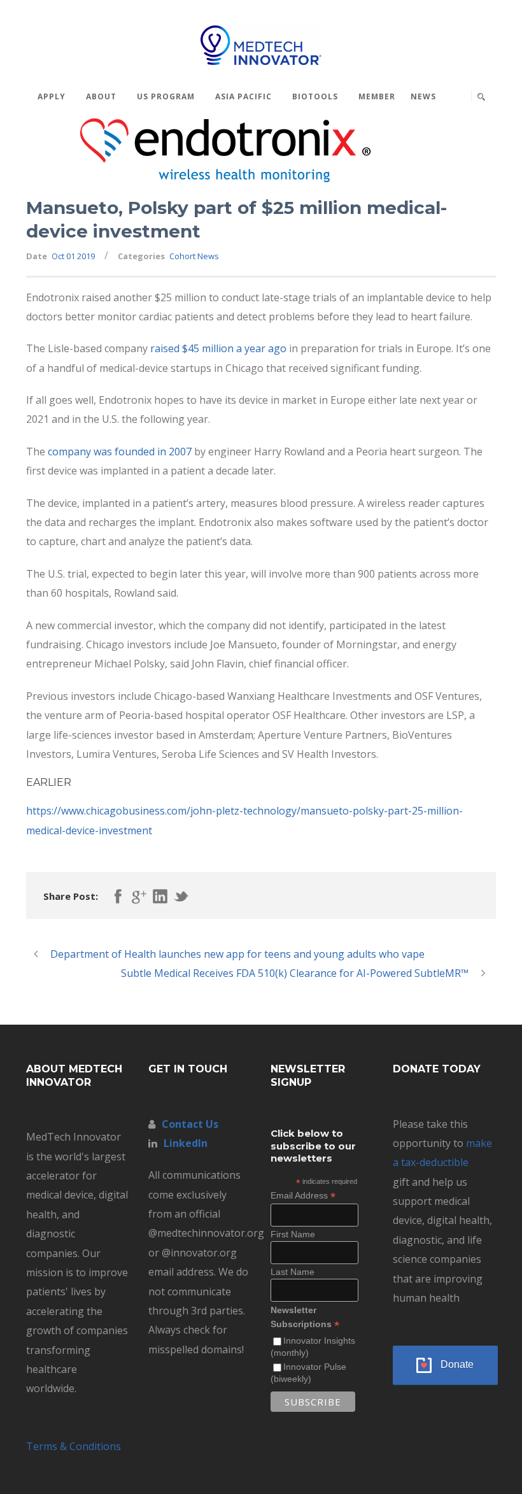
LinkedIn (186, 1143)
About (101, 96)
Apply (52, 96)
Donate (457, 1364)
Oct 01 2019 (73, 256)
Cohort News (194, 256)
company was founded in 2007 (120, 452)
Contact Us (190, 1124)
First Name (293, 1234)
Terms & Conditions (73, 1446)
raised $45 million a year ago (218, 348)
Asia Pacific (243, 96)
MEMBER (376, 96)
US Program (166, 96)
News (423, 96)
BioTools (315, 96)
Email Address (303, 1196)
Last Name (292, 1272)
